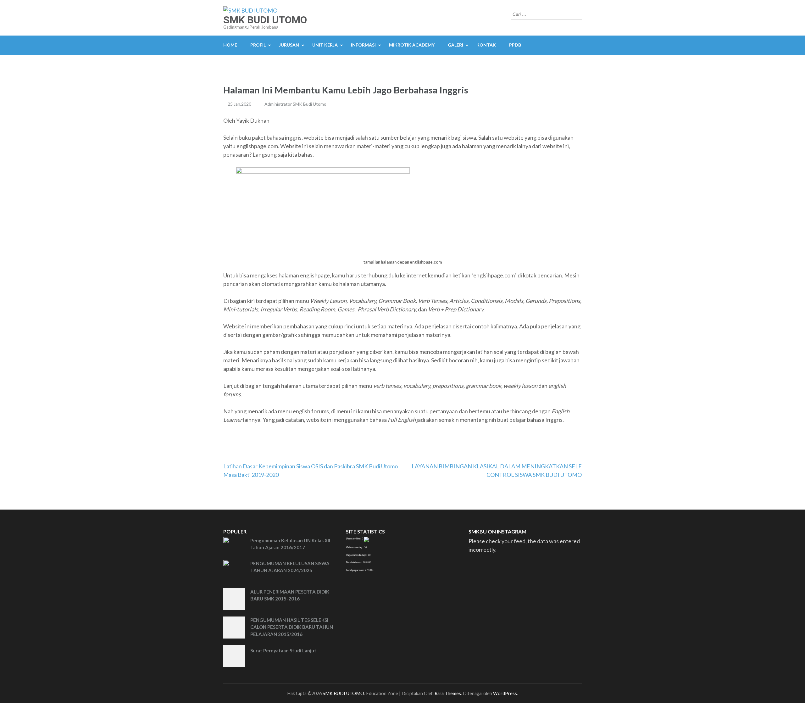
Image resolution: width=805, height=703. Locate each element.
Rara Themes (448, 693)
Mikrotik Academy (412, 44)
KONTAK (486, 44)
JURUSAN (289, 44)
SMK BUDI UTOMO (265, 20)
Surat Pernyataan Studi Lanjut (283, 650)
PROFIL (258, 44)
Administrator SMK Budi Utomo (295, 104)
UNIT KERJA (325, 44)
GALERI (455, 44)
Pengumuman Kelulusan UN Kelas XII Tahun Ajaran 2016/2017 (290, 544)
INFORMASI (363, 44)
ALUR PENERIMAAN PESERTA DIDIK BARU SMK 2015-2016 (289, 595)
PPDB (515, 44)
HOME (230, 44)
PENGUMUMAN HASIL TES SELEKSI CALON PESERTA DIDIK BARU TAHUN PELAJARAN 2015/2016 (291, 627)
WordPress (505, 693)
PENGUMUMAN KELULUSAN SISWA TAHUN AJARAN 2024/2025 (290, 567)
